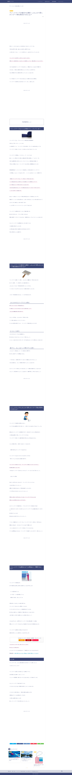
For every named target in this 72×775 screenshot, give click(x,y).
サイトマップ (60, 1)
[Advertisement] (27, 32)
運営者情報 (54, 1)
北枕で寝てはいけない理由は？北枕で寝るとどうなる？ (26, 653)
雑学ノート (11, 1)
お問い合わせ (47, 1)
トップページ (40, 1)
